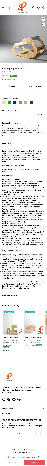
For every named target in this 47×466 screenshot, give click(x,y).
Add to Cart (13, 462)
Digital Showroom (27, 452)
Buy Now (34, 462)
